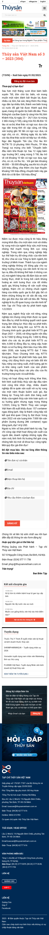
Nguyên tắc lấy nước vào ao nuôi (19, 604)
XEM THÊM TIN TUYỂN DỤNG (16, 674)
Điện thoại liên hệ (16, 479)
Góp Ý (4, 905)
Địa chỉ (10, 488)
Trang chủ (5, 46)
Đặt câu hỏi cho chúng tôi (23, 620)
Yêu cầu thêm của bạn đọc (21, 497)
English (43, 2)
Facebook (6, 908)
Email (10, 469)
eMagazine (33, 2)
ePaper (23, 2)
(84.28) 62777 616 (19, 811)
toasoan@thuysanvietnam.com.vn (22, 806)
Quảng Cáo (6, 902)
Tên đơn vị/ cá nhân (17, 460)
